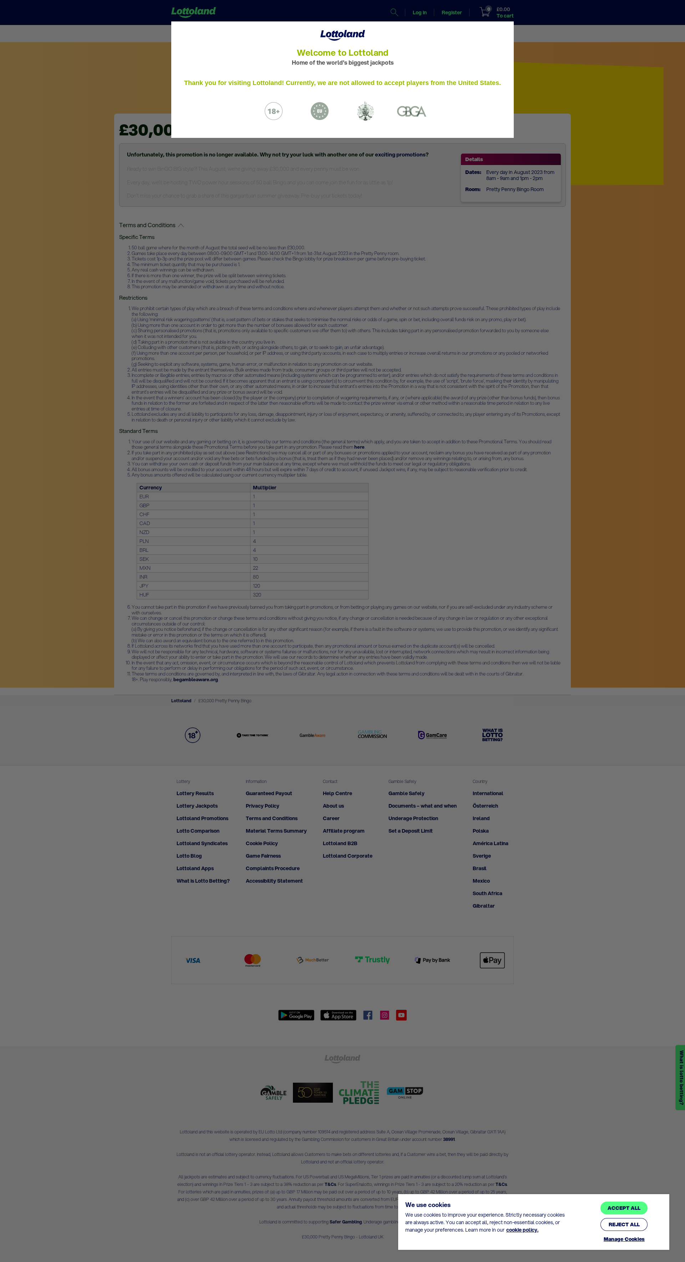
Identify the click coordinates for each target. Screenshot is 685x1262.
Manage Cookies (624, 1239)
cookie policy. (522, 1229)
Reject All (624, 1224)
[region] (533, 1222)
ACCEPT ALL (624, 1208)
